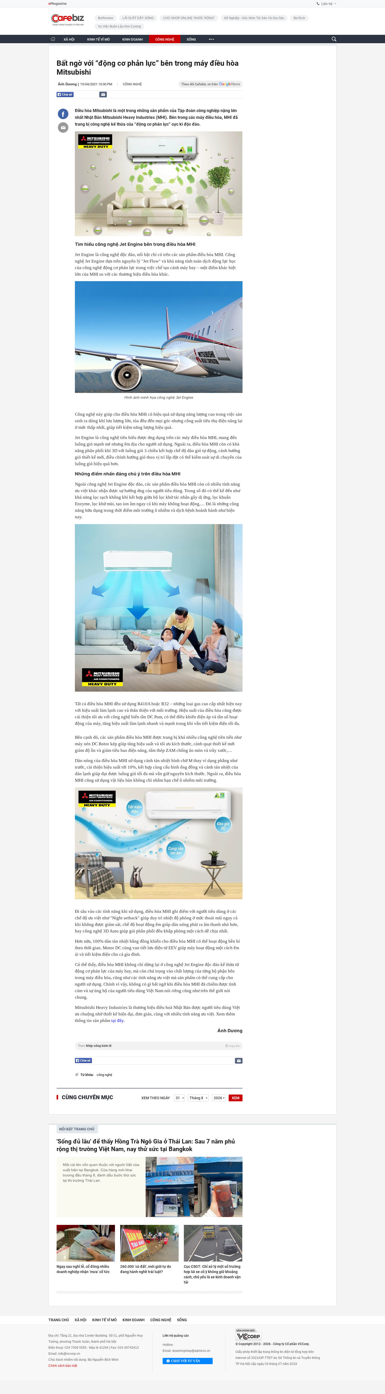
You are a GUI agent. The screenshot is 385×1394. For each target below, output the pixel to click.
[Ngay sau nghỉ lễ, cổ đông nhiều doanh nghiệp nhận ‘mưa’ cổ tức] (86, 1243)
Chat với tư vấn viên (185, 1361)
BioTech (299, 18)
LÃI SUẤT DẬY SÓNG (138, 18)
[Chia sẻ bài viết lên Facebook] (63, 114)
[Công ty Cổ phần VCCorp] (248, 1334)
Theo (159, 1046)
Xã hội (80, 1320)
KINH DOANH (132, 39)
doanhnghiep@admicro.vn (191, 1351)
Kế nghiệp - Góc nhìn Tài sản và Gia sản (254, 18)
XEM (235, 1098)
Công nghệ (132, 84)
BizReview (105, 18)
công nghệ (104, 1075)
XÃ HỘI (69, 39)
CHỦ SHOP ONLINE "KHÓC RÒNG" (189, 18)
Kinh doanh (134, 1320)
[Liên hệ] (103, 94)
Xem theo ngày (155, 1098)
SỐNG (191, 39)
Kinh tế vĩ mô (104, 1320)
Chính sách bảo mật (62, 1366)
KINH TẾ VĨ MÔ (98, 39)
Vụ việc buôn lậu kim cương (119, 26)
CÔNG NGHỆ (164, 39)
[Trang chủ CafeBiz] (53, 39)
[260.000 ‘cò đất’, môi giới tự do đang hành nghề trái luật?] (149, 1243)
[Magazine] (57, 3)
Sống (182, 1320)
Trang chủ (58, 1320)
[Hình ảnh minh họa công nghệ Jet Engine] (159, 337)
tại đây (117, 1020)
